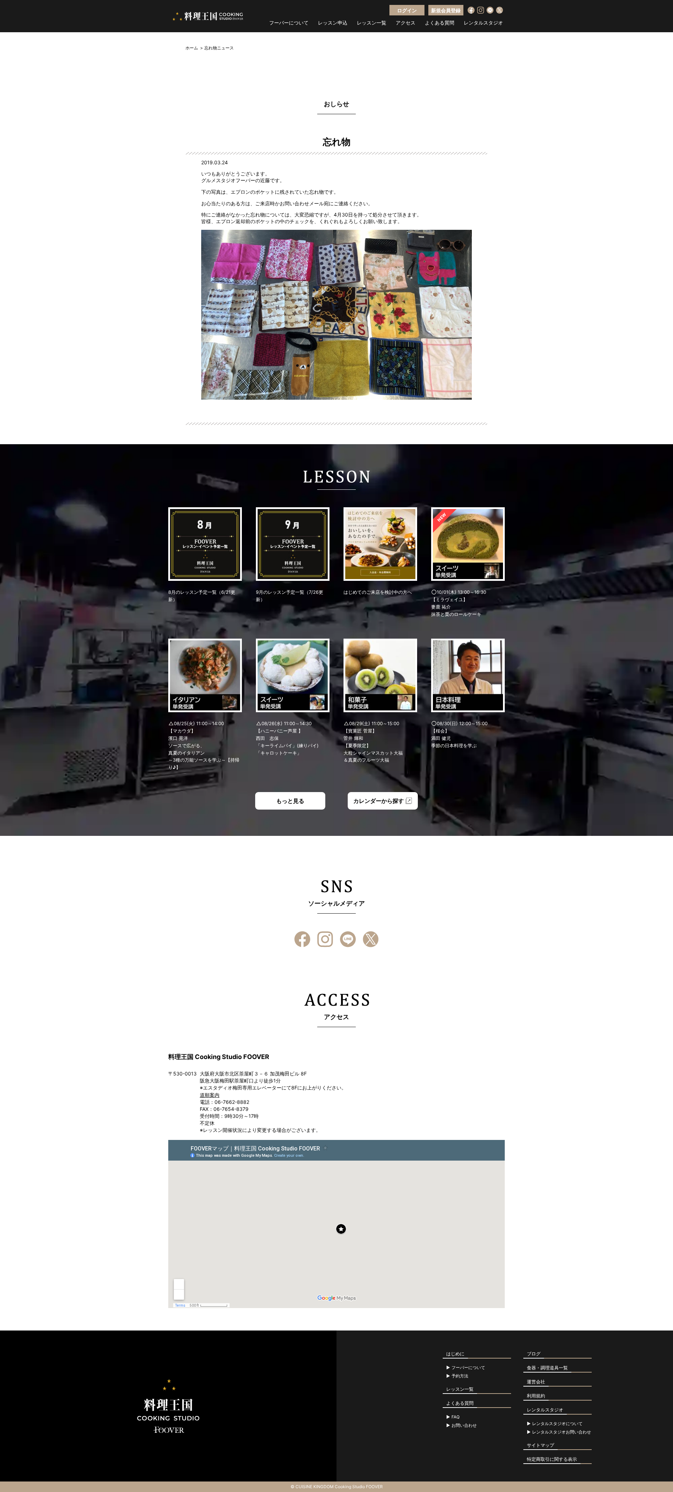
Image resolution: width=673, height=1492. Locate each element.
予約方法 (459, 1376)
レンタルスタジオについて (557, 1424)
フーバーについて (288, 22)
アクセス (405, 22)
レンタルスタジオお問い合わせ (561, 1432)
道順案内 (209, 1095)
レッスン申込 (332, 22)
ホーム (191, 47)
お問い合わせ (464, 1425)
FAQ (455, 1417)
